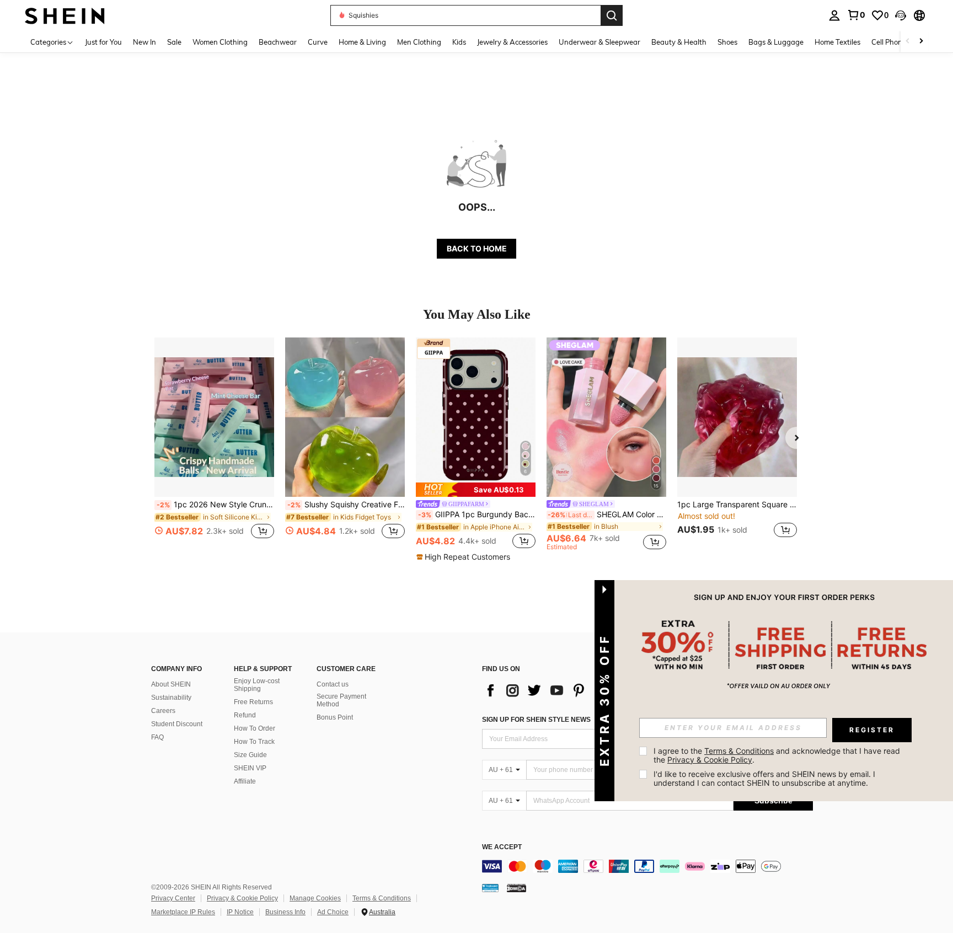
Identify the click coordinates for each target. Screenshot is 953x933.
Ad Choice (333, 912)
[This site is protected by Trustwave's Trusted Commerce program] (490, 888)
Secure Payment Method (341, 700)
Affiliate (245, 781)
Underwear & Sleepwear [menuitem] (599, 41)
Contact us (333, 684)
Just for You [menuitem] (103, 41)
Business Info (285, 912)
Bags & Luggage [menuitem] (776, 41)
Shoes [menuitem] (727, 41)
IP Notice (240, 912)
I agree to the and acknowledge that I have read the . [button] (778, 755)
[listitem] (214, 444)
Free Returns (253, 702)
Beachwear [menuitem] (278, 41)
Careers (163, 711)
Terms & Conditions (381, 898)
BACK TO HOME (477, 248)
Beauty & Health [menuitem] (678, 41)
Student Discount (176, 724)
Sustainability (171, 697)
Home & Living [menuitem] (362, 41)
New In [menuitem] (144, 41)
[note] (476, 489)
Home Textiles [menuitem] (837, 41)
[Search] (612, 15)
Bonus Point (335, 717)
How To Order (254, 728)
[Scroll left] (908, 41)
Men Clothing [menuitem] (419, 41)
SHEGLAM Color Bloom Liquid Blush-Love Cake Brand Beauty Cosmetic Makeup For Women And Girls (607, 514)
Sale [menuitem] (174, 41)
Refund (245, 715)
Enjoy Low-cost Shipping (257, 685)
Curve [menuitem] (318, 41)
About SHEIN (171, 684)
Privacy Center (173, 898)
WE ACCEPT (502, 847)
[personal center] (834, 15)
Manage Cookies (315, 898)
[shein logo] (65, 15)
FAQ (157, 737)
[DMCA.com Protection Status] (516, 888)
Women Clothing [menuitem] (220, 41)
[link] (856, 15)
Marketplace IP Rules (183, 912)
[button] (900, 15)
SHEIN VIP (250, 768)
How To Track (254, 742)
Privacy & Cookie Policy (242, 898)
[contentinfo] (647, 866)
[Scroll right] (921, 41)
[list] (570, 690)
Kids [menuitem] (459, 41)
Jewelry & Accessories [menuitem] (512, 41)
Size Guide (250, 755)
